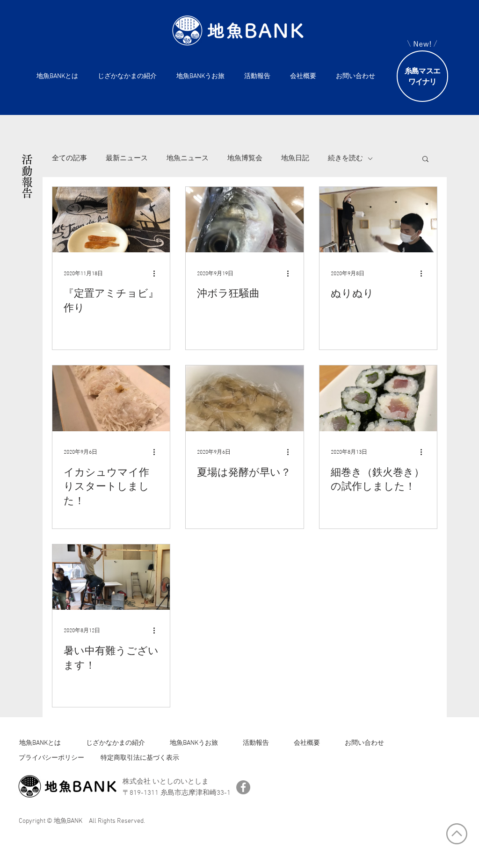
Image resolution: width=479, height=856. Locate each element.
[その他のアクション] (157, 273)
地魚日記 (295, 158)
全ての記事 (69, 158)
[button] (425, 159)
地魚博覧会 (244, 158)
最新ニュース (127, 158)
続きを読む (345, 158)
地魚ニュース (188, 158)
